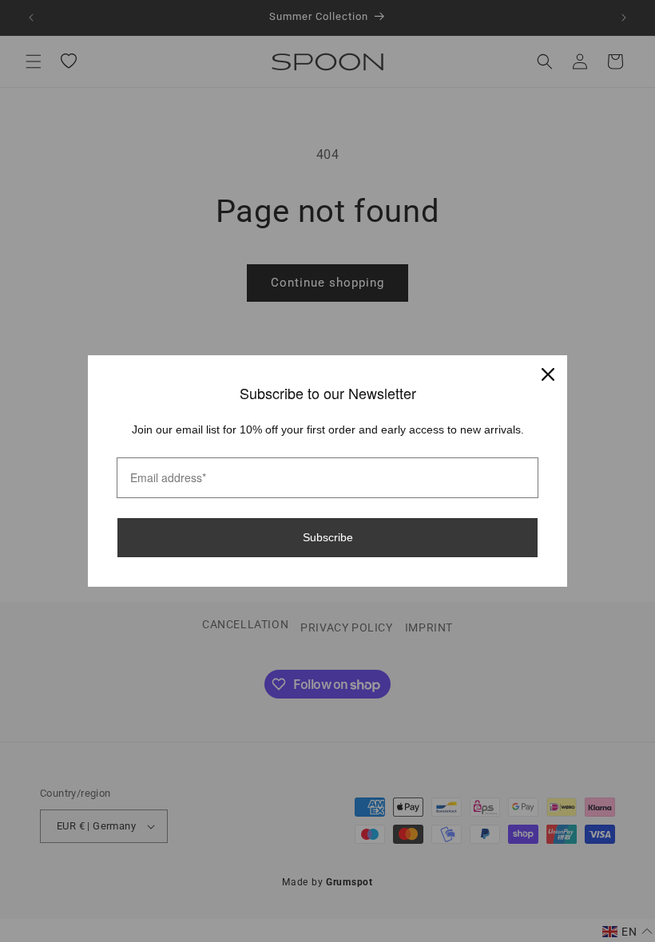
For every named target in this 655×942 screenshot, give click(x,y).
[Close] (548, 374)
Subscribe (328, 537)
